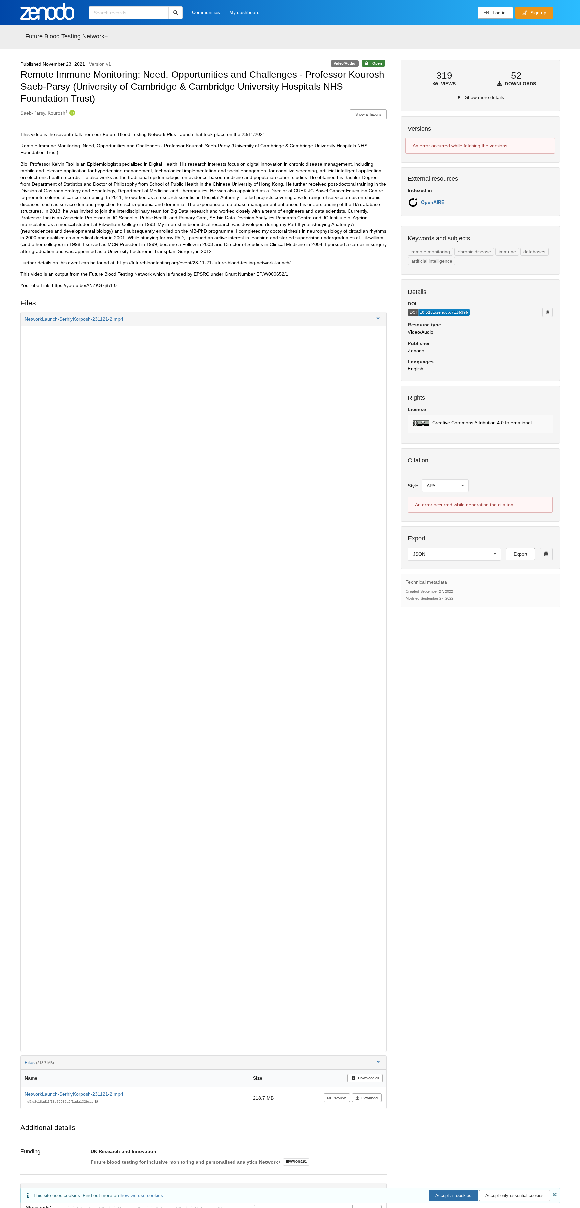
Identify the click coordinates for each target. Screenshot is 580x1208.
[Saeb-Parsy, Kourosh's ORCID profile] (71, 112)
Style (413, 485)
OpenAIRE (432, 202)
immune (507, 251)
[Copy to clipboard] (547, 312)
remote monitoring (430, 251)
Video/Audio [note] (344, 63)
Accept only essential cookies (514, 1195)
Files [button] (39, 1062)
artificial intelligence (431, 261)
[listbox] (445, 485)
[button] (204, 319)
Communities (206, 12)
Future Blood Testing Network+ (66, 36)
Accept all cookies (453, 1195)
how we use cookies (141, 1195)
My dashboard (244, 12)
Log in (498, 12)
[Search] (176, 12)
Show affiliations (368, 114)
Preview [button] (339, 1098)
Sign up (537, 12)
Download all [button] (368, 1078)
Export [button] (520, 554)
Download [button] (369, 1098)
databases (534, 251)
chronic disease (474, 251)
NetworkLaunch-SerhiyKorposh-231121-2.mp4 (74, 1094)
